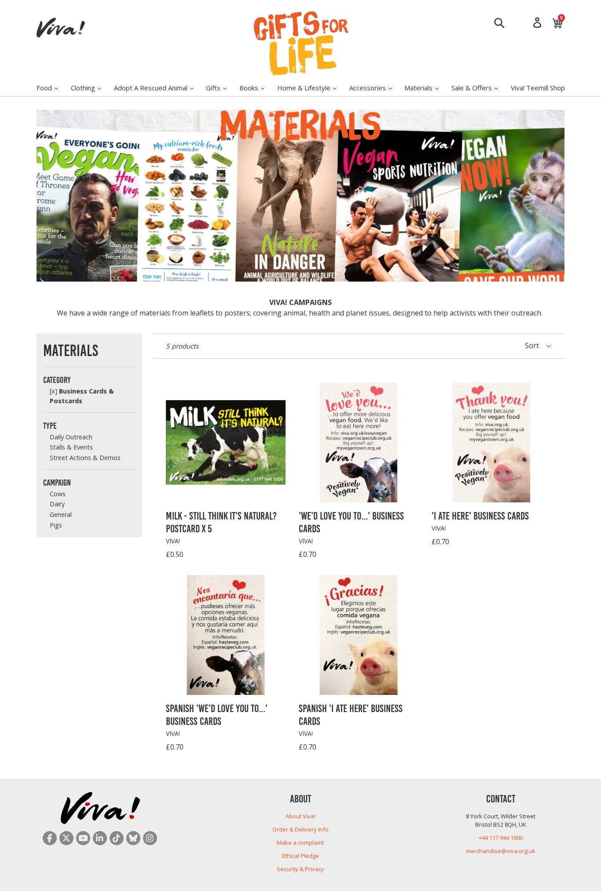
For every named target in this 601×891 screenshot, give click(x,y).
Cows (58, 494)
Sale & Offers (479, 87)
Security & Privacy (300, 869)
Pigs (56, 525)
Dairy (57, 504)
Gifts (220, 87)
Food (52, 87)
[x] (53, 391)
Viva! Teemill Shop (538, 87)
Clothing (90, 87)
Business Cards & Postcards (82, 396)
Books (256, 87)
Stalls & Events (71, 447)
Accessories (375, 87)
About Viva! (300, 816)
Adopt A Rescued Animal (158, 87)
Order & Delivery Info (300, 829)
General (61, 514)
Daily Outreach (71, 437)
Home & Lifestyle (311, 87)
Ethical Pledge (300, 856)
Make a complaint (300, 842)
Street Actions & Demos (85, 457)
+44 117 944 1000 (501, 838)
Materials (425, 87)
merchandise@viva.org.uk (500, 851)
